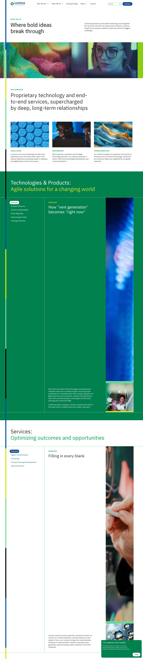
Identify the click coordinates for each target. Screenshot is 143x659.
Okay (136, 654)
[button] (120, 4)
